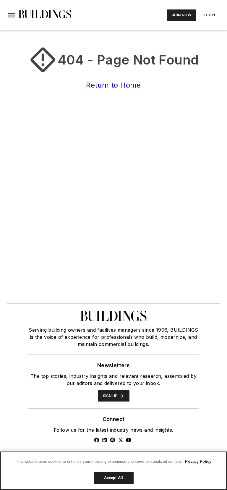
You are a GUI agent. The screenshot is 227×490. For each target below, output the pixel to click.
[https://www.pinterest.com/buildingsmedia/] (113, 440)
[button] (11, 15)
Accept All (113, 478)
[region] (113, 470)
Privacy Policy (198, 461)
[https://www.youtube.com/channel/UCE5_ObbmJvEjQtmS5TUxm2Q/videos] (129, 440)
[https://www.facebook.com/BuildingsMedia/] (97, 440)
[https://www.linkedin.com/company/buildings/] (105, 440)
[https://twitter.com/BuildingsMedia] (121, 440)
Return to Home (113, 85)
